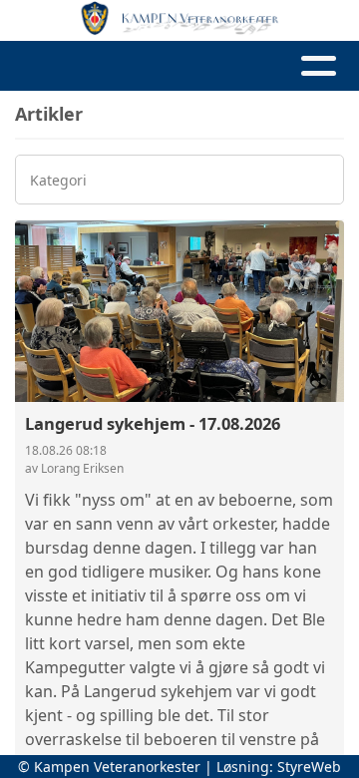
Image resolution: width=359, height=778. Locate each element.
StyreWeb (309, 766)
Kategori (58, 180)
